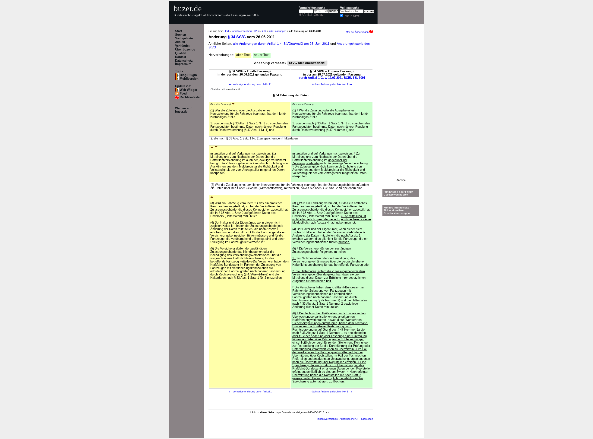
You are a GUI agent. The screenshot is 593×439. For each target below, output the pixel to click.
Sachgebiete (184, 38)
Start (178, 31)
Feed (183, 93)
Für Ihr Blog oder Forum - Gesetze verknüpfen (399, 193)
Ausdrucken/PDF (349, 418)
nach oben (367, 418)
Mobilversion (189, 78)
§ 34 (264, 31)
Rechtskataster (190, 97)
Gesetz (319, 14)
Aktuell (180, 42)
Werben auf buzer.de (183, 110)
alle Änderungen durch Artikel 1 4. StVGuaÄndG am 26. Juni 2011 (281, 43)
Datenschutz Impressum (184, 62)
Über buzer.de (185, 49)
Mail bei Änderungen (357, 32)
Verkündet (182, 45)
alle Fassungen (277, 31)
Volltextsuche (349, 7)
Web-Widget (188, 90)
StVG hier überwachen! (307, 63)
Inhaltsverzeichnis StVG (245, 31)
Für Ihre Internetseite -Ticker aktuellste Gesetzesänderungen (397, 210)
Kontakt (180, 57)
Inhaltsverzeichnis (327, 418)
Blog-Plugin (188, 75)
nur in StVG (352, 16)
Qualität (180, 53)
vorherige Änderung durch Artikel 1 (250, 84)
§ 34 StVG (237, 37)
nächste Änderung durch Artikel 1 (332, 84)
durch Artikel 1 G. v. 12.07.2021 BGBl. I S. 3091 (332, 77)
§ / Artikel (305, 14)
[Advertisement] (401, 109)
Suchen (180, 34)
